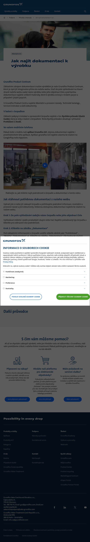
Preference (10, 283)
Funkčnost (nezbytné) (14, 272)
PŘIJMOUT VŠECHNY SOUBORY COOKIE (73, 297)
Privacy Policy (8, 262)
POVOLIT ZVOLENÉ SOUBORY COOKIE (26, 297)
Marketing (10, 277)
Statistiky (10, 288)
